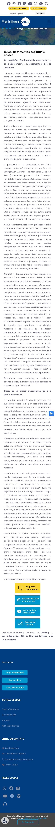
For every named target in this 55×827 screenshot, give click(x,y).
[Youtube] (30, 4)
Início (7, 27)
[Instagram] (35, 4)
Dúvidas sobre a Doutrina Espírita (18, 759)
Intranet (6, 720)
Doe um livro (15, 680)
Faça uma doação (15, 672)
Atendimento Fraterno (15, 753)
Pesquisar (40, 13)
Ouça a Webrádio (10, 709)
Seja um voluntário (15, 687)
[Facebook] (19, 4)
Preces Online (11, 764)
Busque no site (9, 714)
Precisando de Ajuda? (18, 8)
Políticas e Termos (10, 726)
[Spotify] (41, 4)
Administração (12, 748)
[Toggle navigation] (49, 21)
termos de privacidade (36, 818)
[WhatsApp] (14, 4)
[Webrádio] (46, 4)
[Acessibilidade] (9, 4)
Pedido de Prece (38, 8)
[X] (24, 4)
